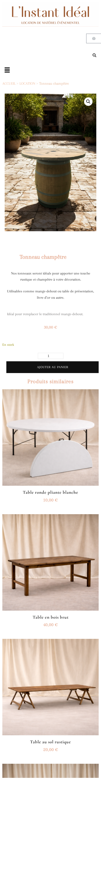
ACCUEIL (9, 83)
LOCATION (27, 83)
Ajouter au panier (52, 367)
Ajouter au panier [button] (50, 438)
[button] (88, 101)
